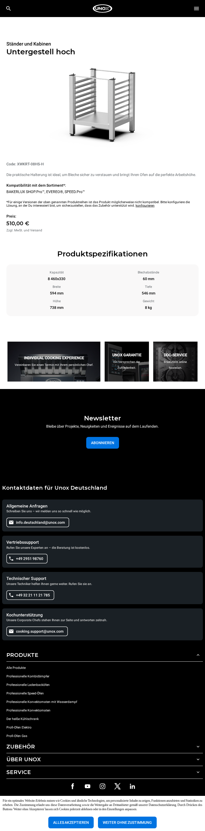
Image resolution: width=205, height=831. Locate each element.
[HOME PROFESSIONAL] (102, 8)
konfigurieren (145, 205)
